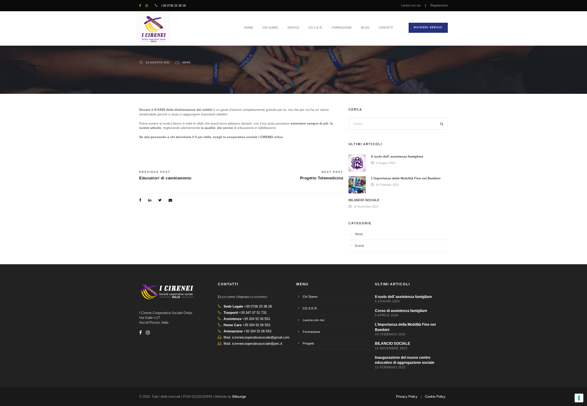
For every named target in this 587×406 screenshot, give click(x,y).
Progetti (308, 343)
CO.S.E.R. (315, 27)
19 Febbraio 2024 (387, 184)
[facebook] (140, 5)
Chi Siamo (270, 27)
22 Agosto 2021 (158, 62)
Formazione (342, 27)
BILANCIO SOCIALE (364, 200)
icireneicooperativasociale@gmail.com (261, 337)
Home (248, 27)
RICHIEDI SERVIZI (428, 27)
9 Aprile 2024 (386, 315)
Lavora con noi (411, 5)
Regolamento (439, 5)
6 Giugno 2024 (385, 163)
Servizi (293, 27)
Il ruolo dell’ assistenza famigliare (397, 156)
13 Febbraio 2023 (390, 367)
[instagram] (146, 5)
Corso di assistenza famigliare (401, 311)
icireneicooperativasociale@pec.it (257, 343)
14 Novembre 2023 (365, 206)
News (186, 62)
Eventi (359, 245)
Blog (365, 27)
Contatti (386, 27)
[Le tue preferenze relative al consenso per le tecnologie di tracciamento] (579, 398)
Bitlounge (239, 396)
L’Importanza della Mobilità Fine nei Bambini (405, 178)
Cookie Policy (435, 396)
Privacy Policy (407, 396)
